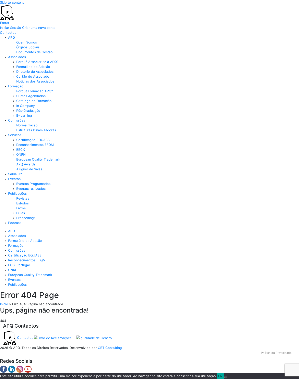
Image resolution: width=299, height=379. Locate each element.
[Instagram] (20, 369)
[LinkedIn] (12, 369)
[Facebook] (4, 369)
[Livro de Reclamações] (53, 338)
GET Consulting (110, 348)
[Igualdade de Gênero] (92, 338)
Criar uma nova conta (39, 28)
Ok (220, 376)
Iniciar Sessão (10, 28)
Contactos (25, 338)
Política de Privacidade (276, 352)
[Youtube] (28, 369)
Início (4, 304)
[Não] (225, 377)
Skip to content (12, 2)
